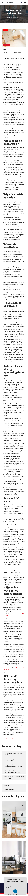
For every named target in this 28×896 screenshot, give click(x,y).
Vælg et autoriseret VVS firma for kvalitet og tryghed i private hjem (13, 765)
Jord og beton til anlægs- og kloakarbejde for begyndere (12, 771)
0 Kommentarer (18, 739)
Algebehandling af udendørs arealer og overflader (14, 777)
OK (15, 891)
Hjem (9, 16)
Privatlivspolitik (9, 789)
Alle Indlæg (15, 16)
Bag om (7, 785)
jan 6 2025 (5, 49)
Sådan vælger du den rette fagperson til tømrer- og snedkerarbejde (15, 754)
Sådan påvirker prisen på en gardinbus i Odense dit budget (13, 759)
